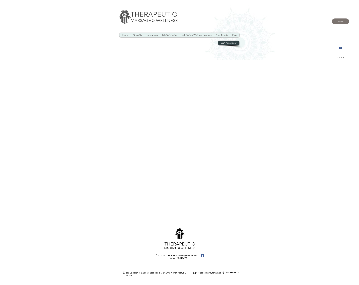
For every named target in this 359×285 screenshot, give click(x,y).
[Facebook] (340, 48)
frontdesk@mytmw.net (208, 272)
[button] (340, 21)
